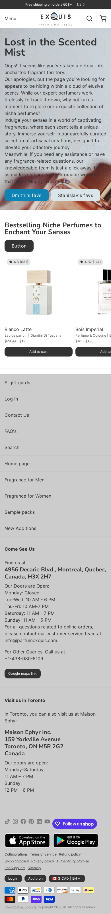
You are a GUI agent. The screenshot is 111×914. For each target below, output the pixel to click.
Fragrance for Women (28, 496)
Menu (10, 18)
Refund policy (70, 854)
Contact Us (17, 415)
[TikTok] (7, 824)
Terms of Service (43, 854)
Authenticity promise (72, 861)
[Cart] (100, 18)
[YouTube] (47, 824)
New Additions (20, 528)
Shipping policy (17, 861)
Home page (17, 463)
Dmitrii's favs (27, 195)
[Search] (87, 18)
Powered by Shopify (21, 907)
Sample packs (20, 512)
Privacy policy (42, 861)
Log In (11, 399)
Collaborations (16, 854)
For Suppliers (15, 868)
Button (19, 246)
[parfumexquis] (55, 18)
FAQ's (11, 431)
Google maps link (22, 673)
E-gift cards (17, 382)
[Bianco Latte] (39, 290)
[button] (39, 352)
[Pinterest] (31, 824)
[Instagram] (15, 824)
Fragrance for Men (24, 480)
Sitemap (34, 868)
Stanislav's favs (75, 195)
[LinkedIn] (39, 824)
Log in (13, 878)
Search (12, 447)
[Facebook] (23, 824)
